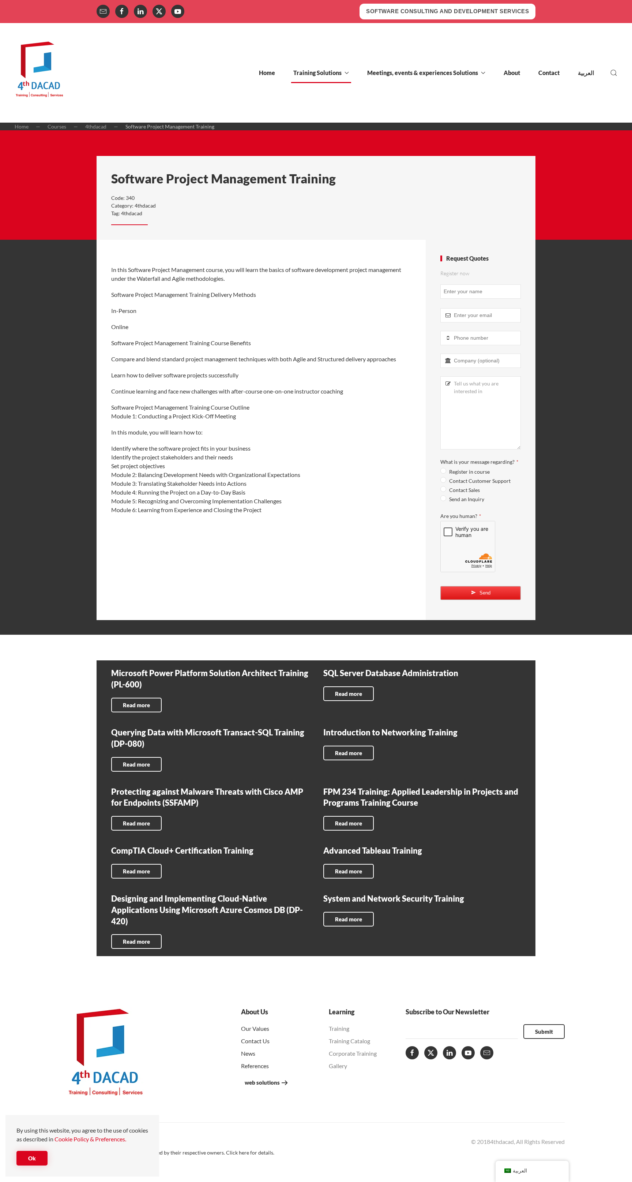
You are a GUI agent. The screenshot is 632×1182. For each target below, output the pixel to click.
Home (267, 72)
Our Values (255, 1028)
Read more (136, 705)
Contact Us (255, 1040)
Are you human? (460, 516)
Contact (549, 72)
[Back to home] (39, 73)
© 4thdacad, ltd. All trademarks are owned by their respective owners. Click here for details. (170, 1152)
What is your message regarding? (479, 462)
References (255, 1065)
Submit (544, 1031)
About (512, 72)
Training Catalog (349, 1040)
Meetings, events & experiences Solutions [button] (422, 72)
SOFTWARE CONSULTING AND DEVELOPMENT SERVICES (447, 11)
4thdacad (145, 205)
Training (339, 1028)
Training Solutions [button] (317, 72)
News (248, 1053)
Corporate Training (353, 1053)
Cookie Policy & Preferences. (90, 1139)
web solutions (262, 1082)
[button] (613, 72)
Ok (32, 1158)
